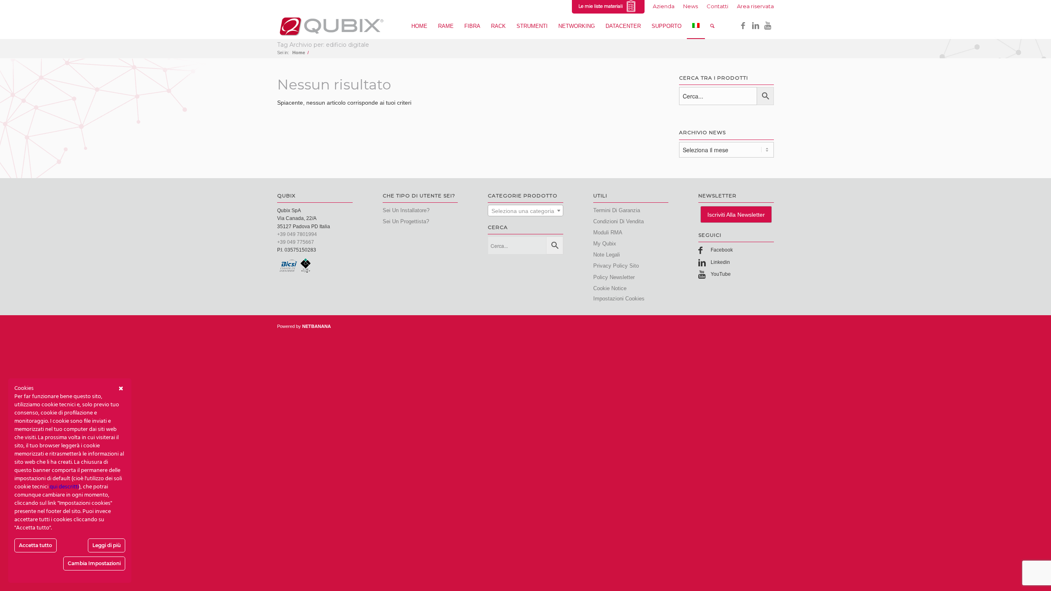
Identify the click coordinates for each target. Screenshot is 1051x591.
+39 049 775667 (295, 242)
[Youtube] (768, 26)
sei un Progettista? (406, 221)
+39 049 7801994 (297, 234)
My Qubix (604, 244)
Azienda (664, 6)
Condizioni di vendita (618, 221)
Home (298, 52)
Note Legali (606, 255)
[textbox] (525, 211)
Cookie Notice (609, 288)
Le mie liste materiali (601, 6)
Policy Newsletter (614, 277)
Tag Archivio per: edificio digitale (323, 44)
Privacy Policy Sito (616, 266)
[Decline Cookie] (121, 389)
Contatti (717, 6)
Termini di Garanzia (616, 210)
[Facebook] (743, 26)
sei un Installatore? (406, 210)
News (690, 6)
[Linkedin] (755, 26)
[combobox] (525, 210)
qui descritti (64, 487)
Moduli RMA (607, 232)
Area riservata (755, 6)
